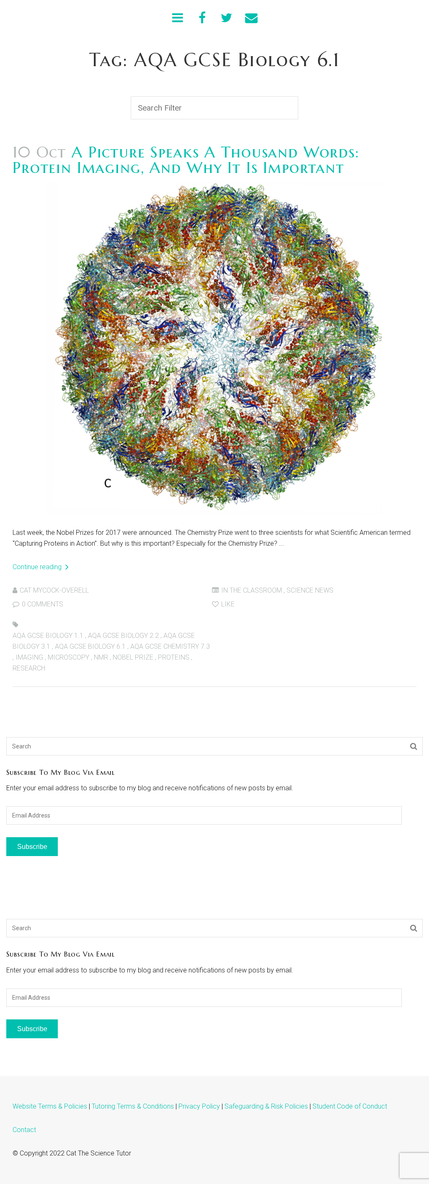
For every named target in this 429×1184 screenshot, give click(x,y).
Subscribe (32, 846)
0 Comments (41, 604)
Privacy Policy (199, 1106)
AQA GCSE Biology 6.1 (90, 646)
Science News (310, 590)
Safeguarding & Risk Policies (266, 1106)
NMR (101, 657)
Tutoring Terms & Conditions (133, 1106)
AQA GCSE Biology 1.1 (48, 636)
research (29, 668)
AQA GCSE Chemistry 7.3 (170, 646)
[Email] (251, 17)
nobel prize (133, 657)
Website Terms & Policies (50, 1106)
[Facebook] (202, 17)
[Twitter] (226, 17)
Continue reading (38, 567)
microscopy (68, 657)
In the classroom (251, 590)
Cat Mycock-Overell (54, 590)
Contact (24, 1130)
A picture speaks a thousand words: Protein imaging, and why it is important (186, 159)
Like (227, 604)
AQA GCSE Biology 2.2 (123, 636)
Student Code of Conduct (350, 1106)
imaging (29, 657)
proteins (173, 657)
